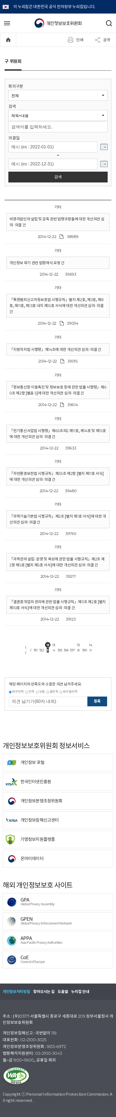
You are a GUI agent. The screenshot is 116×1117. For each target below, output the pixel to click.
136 (66, 650)
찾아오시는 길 (43, 991)
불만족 (54, 692)
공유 (107, 39)
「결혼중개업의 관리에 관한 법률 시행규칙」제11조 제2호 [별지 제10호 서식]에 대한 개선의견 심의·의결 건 (57, 604)
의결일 (13, 138)
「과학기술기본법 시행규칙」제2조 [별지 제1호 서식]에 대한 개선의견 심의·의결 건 (57, 519)
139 (84, 650)
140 (90, 645)
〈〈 (24, 650)
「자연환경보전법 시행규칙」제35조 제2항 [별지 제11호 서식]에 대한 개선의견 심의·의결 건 (56, 476)
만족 (31, 692)
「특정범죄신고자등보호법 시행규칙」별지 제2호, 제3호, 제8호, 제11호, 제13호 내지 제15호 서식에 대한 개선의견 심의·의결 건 (56, 305)
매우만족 (18, 692)
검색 (12, 106)
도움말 (63, 991)
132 (41, 650)
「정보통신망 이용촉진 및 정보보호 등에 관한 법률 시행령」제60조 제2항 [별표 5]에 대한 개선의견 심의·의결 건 (57, 390)
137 (72, 650)
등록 (97, 701)
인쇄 (80, 39)
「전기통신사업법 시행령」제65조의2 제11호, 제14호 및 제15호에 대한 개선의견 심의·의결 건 (57, 433)
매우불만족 (70, 692)
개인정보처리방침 (16, 991)
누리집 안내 (80, 991)
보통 (42, 692)
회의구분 (15, 86)
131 (35, 650)
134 (53, 645)
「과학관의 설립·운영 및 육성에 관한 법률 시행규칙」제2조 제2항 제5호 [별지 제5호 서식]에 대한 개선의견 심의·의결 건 (56, 562)
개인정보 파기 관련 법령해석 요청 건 (36, 262)
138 (78, 645)
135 (60, 650)
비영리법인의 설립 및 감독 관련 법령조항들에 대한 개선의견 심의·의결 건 (56, 222)
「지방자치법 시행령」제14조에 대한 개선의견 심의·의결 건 (55, 349)
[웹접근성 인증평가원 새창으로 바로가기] (58, 1076)
